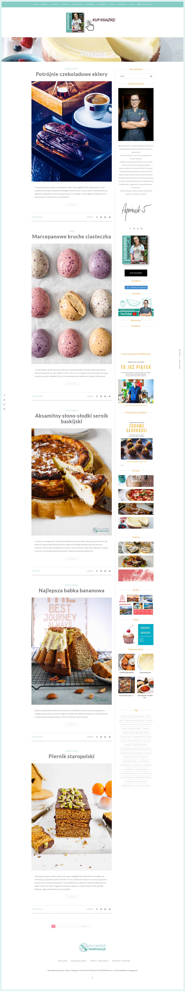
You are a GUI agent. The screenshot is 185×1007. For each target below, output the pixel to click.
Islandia (124, 728)
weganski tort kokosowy (143, 777)
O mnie (112, 4)
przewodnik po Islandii (140, 745)
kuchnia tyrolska (125, 736)
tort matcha (136, 765)
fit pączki (149, 720)
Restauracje (77, 4)
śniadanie (147, 785)
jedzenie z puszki (127, 732)
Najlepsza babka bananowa (71, 590)
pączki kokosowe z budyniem (130, 749)
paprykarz (147, 740)
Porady (65, 4)
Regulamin (62, 961)
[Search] (151, 76)
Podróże (90, 4)
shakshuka (144, 757)
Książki (44, 4)
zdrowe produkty (127, 785)
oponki (123, 740)
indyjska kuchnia (145, 724)
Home (35, 4)
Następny (84, 926)
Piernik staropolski (72, 756)
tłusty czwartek (141, 769)
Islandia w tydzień (134, 728)
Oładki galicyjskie (127, 672)
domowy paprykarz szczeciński (134, 720)
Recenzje (102, 4)
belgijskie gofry (139, 716)
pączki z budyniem (136, 753)
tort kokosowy (143, 761)
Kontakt (122, 4)
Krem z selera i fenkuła (142, 732)
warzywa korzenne (127, 777)
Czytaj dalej (71, 204)
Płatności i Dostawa (121, 961)
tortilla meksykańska (130, 761)
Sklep (132, 4)
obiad (149, 736)
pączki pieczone (145, 749)
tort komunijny (125, 765)
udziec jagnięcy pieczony (127, 773)
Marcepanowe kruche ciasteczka (71, 236)
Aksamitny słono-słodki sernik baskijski (71, 418)
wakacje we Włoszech (144, 773)
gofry (136, 724)
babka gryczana (127, 716)
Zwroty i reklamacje (99, 961)
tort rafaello (147, 765)
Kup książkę (136, 273)
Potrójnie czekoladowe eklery (72, 74)
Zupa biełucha (145, 672)
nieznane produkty (139, 736)
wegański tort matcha (132, 781)
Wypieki (68, 69)
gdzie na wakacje (126, 724)
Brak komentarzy (37, 217)
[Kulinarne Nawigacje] (92, 22)
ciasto (148, 716)
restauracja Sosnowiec (131, 757)
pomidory (128, 745)
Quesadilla (148, 753)
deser (121, 720)
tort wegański (129, 769)
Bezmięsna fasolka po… (145, 696)
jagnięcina (146, 728)
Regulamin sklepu (79, 961)
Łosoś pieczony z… (126, 695)
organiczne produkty (134, 740)
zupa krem (138, 785)
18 (75, 926)
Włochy (144, 781)
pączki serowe (124, 753)
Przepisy (54, 4)
